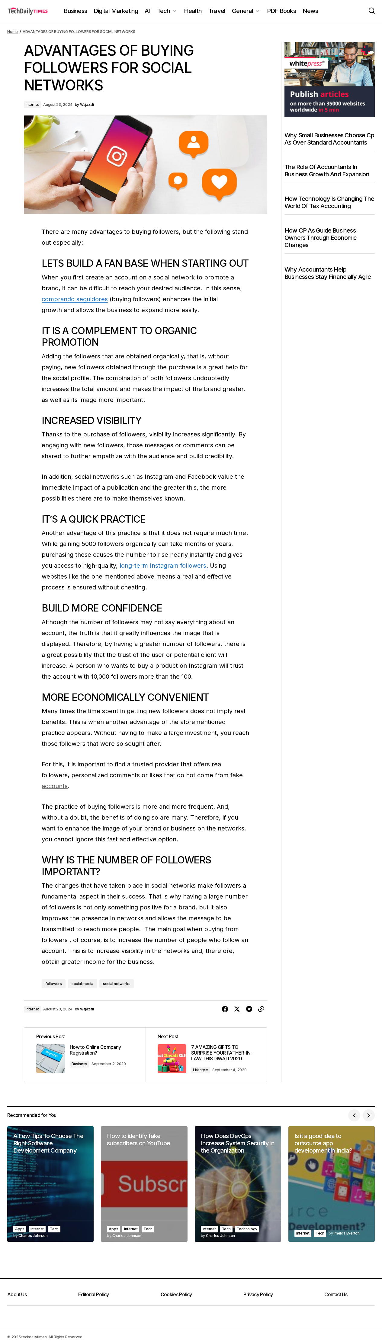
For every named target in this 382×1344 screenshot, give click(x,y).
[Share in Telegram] (249, 1009)
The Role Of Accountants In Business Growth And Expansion (326, 170)
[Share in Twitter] (237, 1009)
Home (12, 31)
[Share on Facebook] (225, 1009)
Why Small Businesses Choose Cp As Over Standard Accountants (329, 139)
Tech (54, 1229)
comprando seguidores (75, 299)
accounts (55, 786)
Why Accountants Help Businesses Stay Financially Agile (327, 273)
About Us (17, 1294)
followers (53, 983)
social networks (116, 983)
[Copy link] (261, 1009)
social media (82, 983)
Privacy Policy (258, 1294)
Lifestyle (200, 1070)
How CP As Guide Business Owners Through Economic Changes (320, 238)
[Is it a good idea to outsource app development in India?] (331, 1184)
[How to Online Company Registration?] (85, 1055)
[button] (371, 11)
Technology (247, 1229)
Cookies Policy (176, 1294)
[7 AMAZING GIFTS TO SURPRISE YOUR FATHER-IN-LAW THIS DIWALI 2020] (206, 1055)
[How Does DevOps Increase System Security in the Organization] (238, 1184)
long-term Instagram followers (163, 565)
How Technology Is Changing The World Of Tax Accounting (329, 202)
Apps (19, 1229)
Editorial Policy (93, 1294)
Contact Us (335, 1294)
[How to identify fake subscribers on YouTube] (144, 1184)
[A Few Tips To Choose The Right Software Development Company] (50, 1184)
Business (79, 1064)
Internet (32, 104)
